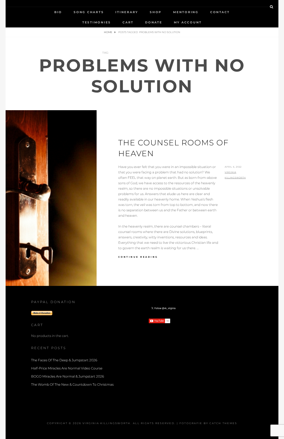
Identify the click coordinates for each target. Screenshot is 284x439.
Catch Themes (223, 423)
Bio (58, 12)
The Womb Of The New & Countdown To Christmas (72, 384)
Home (108, 32)
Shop (156, 12)
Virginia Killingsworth (106, 423)
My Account (188, 22)
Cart (127, 22)
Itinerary (126, 12)
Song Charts (89, 12)
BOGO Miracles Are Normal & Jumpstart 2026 (67, 376)
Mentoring (186, 12)
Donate (153, 22)
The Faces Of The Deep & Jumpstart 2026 (64, 360)
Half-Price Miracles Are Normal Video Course (66, 368)
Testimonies (96, 22)
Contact (220, 12)
